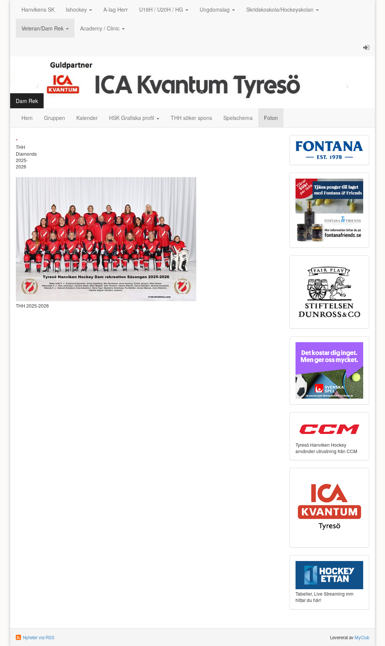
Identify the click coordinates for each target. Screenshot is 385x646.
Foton (271, 117)
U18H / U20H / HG (162, 9)
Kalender (87, 117)
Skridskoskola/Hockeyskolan (280, 9)
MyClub (362, 637)
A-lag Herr (115, 9)
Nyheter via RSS (39, 637)
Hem (27, 117)
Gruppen (54, 117)
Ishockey (77, 9)
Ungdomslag (215, 9)
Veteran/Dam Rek (43, 28)
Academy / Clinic (100, 28)
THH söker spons (191, 117)
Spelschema (238, 117)
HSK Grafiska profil (132, 117)
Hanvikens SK (38, 9)
